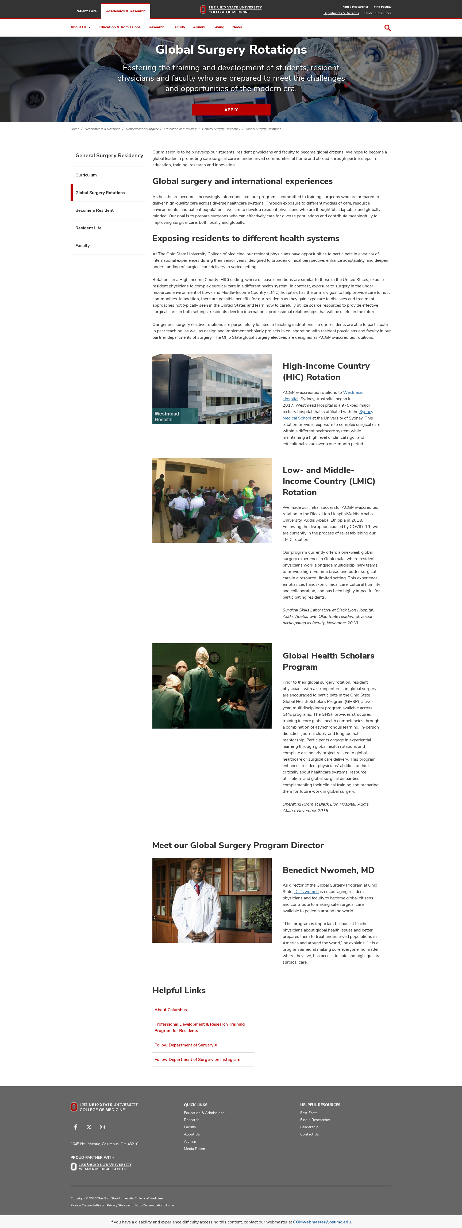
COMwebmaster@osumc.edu (322, 1222)
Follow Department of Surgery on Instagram (197, 1059)
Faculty (178, 27)
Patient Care (86, 11)
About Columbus (171, 1010)
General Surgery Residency (221, 129)
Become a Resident (94, 210)
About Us (79, 27)
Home (75, 129)
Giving (218, 27)
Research (156, 27)
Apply (231, 110)
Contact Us (309, 1134)
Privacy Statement (120, 1205)
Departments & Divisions (341, 13)
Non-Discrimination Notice (154, 1205)
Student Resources (377, 13)
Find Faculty (382, 6)
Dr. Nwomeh (306, 891)
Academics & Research (125, 11)
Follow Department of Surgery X (186, 1045)
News (237, 27)
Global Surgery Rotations (263, 129)
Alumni (199, 27)
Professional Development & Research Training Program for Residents (200, 1027)
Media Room (194, 1148)
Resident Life (88, 228)
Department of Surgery (142, 129)
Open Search (388, 28)
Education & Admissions (120, 27)
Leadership (309, 1127)
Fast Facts (309, 1112)
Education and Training (180, 129)
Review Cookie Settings (87, 1205)
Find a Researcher (355, 6)
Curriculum (86, 175)
